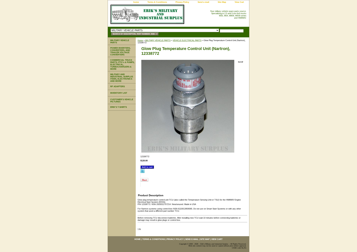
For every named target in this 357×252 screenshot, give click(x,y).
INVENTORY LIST (118, 93)
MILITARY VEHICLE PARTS (158, 40)
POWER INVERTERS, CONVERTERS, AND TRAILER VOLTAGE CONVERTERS (120, 51)
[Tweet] (142, 172)
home (136, 2)
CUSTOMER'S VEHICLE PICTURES (121, 100)
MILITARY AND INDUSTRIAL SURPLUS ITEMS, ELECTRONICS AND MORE (121, 77)
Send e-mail (203, 2)
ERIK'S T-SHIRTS (118, 107)
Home (140, 40)
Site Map (222, 2)
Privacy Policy (182, 2)
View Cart (239, 2)
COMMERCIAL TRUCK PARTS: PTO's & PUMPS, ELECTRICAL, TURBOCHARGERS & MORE (122, 64)
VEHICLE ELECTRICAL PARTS (187, 40)
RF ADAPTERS (117, 86)
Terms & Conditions (157, 2)
